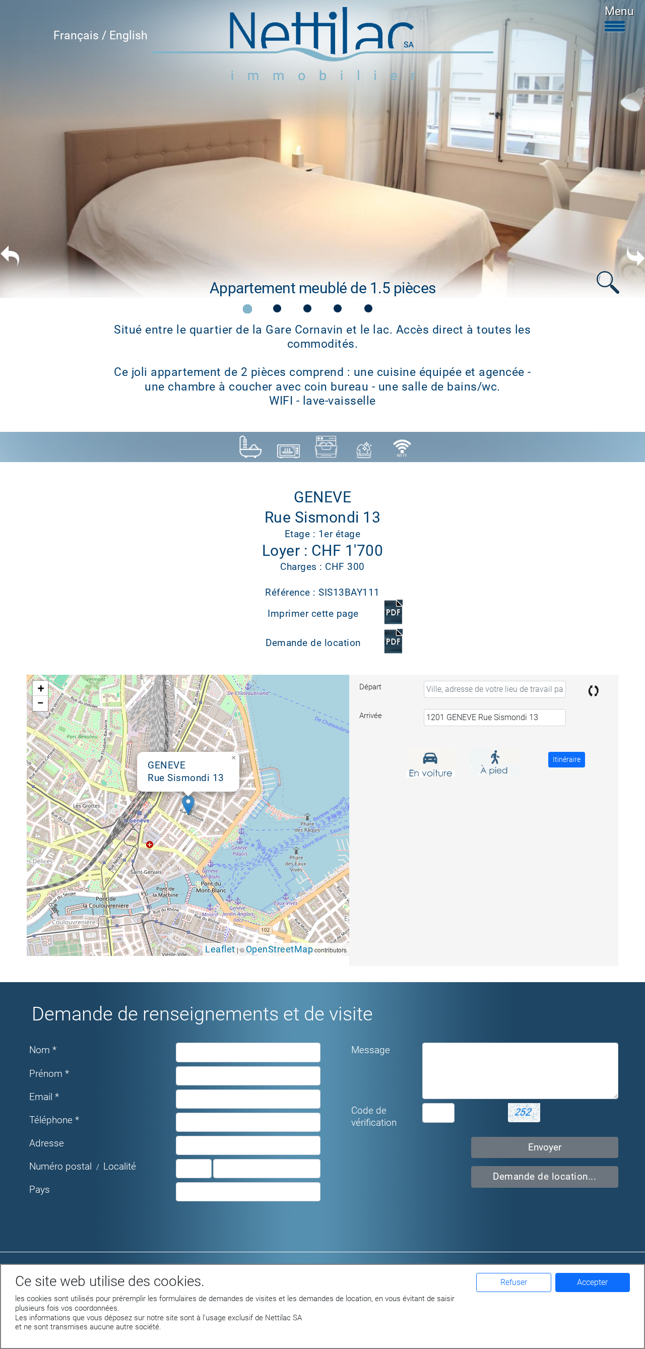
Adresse (46, 1143)
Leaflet (220, 949)
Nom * (42, 1050)
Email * (44, 1097)
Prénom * (49, 1073)
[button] (188, 805)
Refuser (513, 1282)
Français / (81, 35)
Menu (619, 11)
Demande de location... (544, 1176)
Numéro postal (60, 1166)
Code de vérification (374, 1116)
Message (370, 1050)
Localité (119, 1166)
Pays (39, 1189)
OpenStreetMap (279, 949)
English (128, 35)
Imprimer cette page (313, 613)
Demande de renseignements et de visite (202, 1014)
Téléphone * (54, 1120)
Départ (370, 686)
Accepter (592, 1282)
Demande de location (313, 643)
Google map (187, 815)
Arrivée (370, 715)
